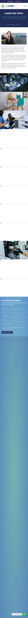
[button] (25, 6)
